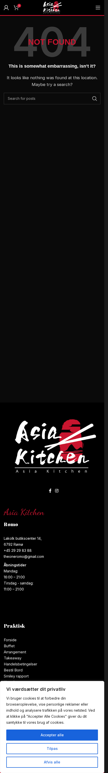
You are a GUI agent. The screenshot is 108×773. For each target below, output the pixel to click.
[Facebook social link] (50, 490)
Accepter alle (52, 735)
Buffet (9, 646)
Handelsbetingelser (20, 664)
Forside (10, 640)
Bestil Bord (13, 670)
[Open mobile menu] (98, 8)
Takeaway (12, 658)
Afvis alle (52, 762)
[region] (52, 727)
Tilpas (52, 748)
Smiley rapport (16, 676)
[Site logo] (52, 7)
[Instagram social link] (56, 490)
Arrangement (15, 652)
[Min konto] (6, 8)
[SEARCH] (94, 98)
